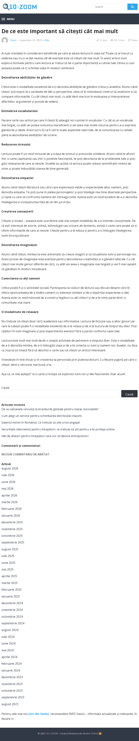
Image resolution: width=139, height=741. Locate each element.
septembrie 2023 (12, 697)
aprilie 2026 (9, 495)
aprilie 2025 (9, 576)
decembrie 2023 (12, 677)
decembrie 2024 (12, 603)
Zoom (13, 40)
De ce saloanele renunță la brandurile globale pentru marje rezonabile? (49, 409)
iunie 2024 (8, 643)
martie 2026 (9, 502)
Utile (47, 40)
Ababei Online (90, 733)
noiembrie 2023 (12, 684)
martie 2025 (9, 583)
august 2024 (9, 630)
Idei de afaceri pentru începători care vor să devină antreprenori (45, 436)
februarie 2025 (11, 590)
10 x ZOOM (52, 733)
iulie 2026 (7, 475)
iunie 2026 (8, 482)
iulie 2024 (7, 637)
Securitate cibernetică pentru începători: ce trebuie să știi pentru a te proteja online (58, 429)
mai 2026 (7, 489)
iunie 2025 (8, 563)
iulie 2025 (7, 556)
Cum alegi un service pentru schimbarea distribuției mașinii (41, 416)
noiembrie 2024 (12, 610)
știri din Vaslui (38, 714)
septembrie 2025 (12, 542)
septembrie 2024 (12, 623)
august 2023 (9, 704)
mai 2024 (7, 650)
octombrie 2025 (12, 536)
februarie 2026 (11, 509)
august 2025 (9, 549)
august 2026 (9, 468)
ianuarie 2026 (10, 516)
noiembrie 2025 (12, 529)
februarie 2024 (11, 664)
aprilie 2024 (9, 657)
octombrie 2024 (12, 617)
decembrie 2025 (12, 522)
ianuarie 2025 (10, 596)
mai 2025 (7, 569)
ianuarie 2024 (10, 670)
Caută (5, 388)
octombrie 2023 (12, 691)
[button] (7, 19)
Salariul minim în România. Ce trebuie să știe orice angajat (40, 422)
